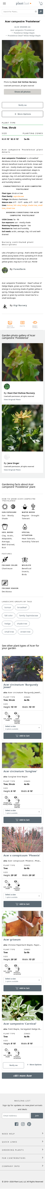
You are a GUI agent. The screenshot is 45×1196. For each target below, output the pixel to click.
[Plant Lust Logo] (23, 3)
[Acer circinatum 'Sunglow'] (22, 779)
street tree (10, 208)
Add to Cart (25, 736)
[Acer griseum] (22, 947)
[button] (36, 11)
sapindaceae (18, 196)
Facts (22, 326)
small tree (9, 631)
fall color (17, 205)
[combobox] (23, 727)
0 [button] (41, 2)
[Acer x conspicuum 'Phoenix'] (22, 863)
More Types (35, 326)
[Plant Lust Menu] (4, 3)
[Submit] (40, 11)
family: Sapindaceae (28, 615)
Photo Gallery (10, 326)
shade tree (32, 205)
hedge (24, 205)
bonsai (10, 205)
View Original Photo (12, 400)
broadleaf (22, 607)
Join (37, 1115)
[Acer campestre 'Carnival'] (22, 1028)
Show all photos (22, 91)
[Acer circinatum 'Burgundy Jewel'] (22, 694)
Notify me (22, 105)
